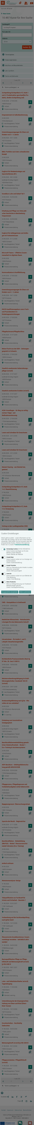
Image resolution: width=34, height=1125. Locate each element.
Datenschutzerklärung (22, 545)
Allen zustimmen (25, 592)
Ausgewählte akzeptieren (9, 592)
